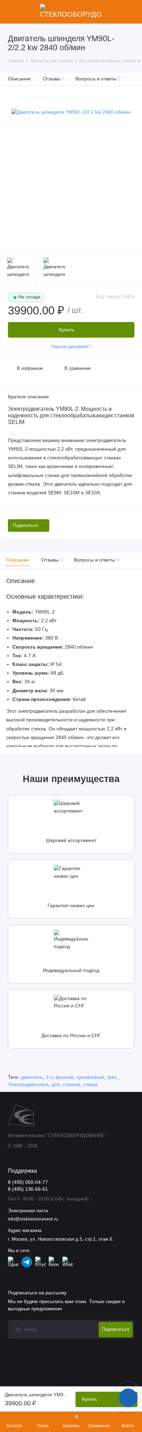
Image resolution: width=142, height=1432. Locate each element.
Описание (19, 78)
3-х (49, 1077)
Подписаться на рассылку (37, 1292)
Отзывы (54, 78)
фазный (64, 1077)
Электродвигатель (28, 1084)
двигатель (32, 1077)
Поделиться (25, 525)
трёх (112, 1077)
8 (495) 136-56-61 (28, 1189)
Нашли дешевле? (71, 346)
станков (71, 1084)
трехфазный (90, 1077)
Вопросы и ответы (98, 78)
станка (90, 1084)
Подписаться (115, 1329)
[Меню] (11, 12)
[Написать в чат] (128, 1397)
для (56, 1084)
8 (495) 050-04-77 (28, 1182)
